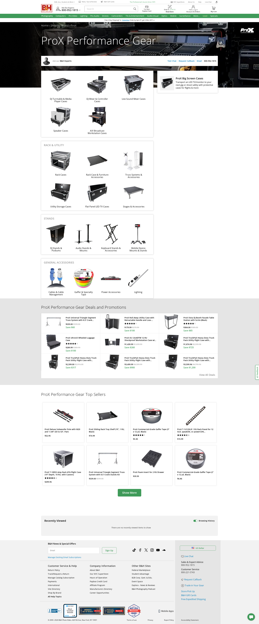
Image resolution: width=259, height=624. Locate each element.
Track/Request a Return (58, 574)
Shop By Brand (54, 592)
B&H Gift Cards (188, 595)
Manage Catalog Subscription (61, 577)
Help (199, 2)
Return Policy (54, 570)
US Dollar (200, 548)
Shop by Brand (60, 25)
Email (199, 61)
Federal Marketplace (141, 570)
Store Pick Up (188, 591)
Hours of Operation (98, 577)
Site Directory (54, 589)
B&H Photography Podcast (143, 589)
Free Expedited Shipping (193, 599)
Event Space (137, 581)
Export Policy (169, 620)
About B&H (95, 570)
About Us (191, 2)
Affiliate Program (97, 585)
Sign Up (109, 550)
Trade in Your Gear (194, 585)
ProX (73, 25)
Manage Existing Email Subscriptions (64, 557)
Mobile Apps (167, 611)
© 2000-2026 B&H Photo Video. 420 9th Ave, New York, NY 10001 (72, 620)
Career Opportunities (99, 592)
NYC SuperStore (178, 2)
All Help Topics (55, 596)
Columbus (125, 20)
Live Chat (208, 2)
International (54, 585)
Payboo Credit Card (98, 581)
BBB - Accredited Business (54, 611)
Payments (52, 581)
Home (45, 25)
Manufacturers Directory (101, 589)
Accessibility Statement (190, 620)
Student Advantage (140, 574)
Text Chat (172, 61)
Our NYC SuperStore (99, 574)
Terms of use (132, 620)
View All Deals (207, 374)
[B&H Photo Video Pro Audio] (47, 8)
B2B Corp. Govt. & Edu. (142, 577)
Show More (129, 492)
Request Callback (187, 61)
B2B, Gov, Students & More (63, 2)
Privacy (150, 620)
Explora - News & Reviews (143, 585)
